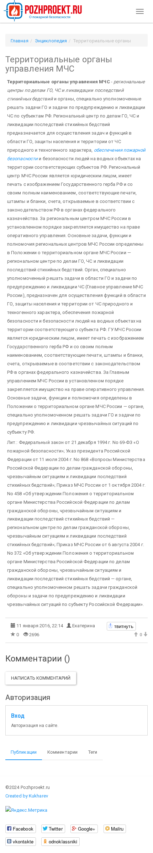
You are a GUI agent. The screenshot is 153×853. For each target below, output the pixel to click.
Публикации (24, 752)
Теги (92, 752)
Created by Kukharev (26, 796)
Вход (18, 716)
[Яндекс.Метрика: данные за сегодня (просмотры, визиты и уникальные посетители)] (26, 810)
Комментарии (62, 752)
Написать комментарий (40, 678)
